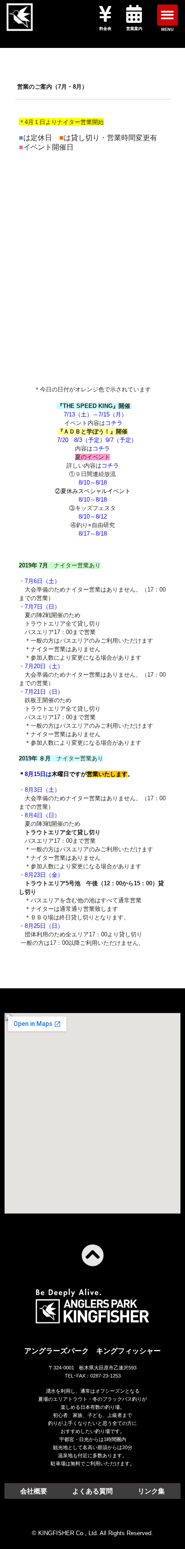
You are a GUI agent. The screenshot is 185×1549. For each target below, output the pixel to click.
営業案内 (134, 28)
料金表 (105, 28)
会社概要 (33, 1491)
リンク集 (151, 1491)
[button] (167, 15)
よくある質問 (92, 1491)
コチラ (114, 423)
